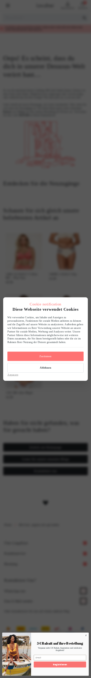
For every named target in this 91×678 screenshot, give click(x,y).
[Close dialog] (86, 635)
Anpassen (12, 374)
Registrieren (60, 664)
